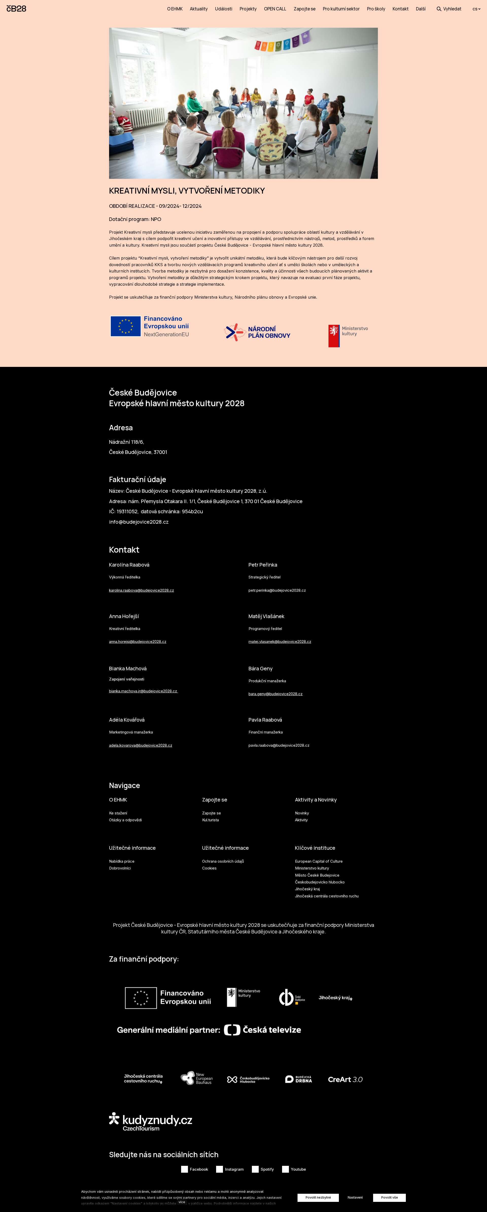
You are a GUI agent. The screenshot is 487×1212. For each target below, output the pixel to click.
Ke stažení (118, 813)
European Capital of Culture (319, 861)
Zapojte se (214, 799)
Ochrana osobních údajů (223, 861)
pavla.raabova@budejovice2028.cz (279, 745)
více (182, 1202)
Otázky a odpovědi (125, 819)
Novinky (302, 813)
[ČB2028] (17, 9)
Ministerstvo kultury (312, 868)
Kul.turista (210, 819)
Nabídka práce (121, 861)
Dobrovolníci (120, 868)
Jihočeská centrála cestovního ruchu (327, 896)
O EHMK (118, 799)
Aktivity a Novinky (316, 799)
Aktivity (301, 819)
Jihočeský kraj (307, 888)
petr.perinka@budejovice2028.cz (277, 590)
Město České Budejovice (317, 875)
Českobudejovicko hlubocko (320, 882)
